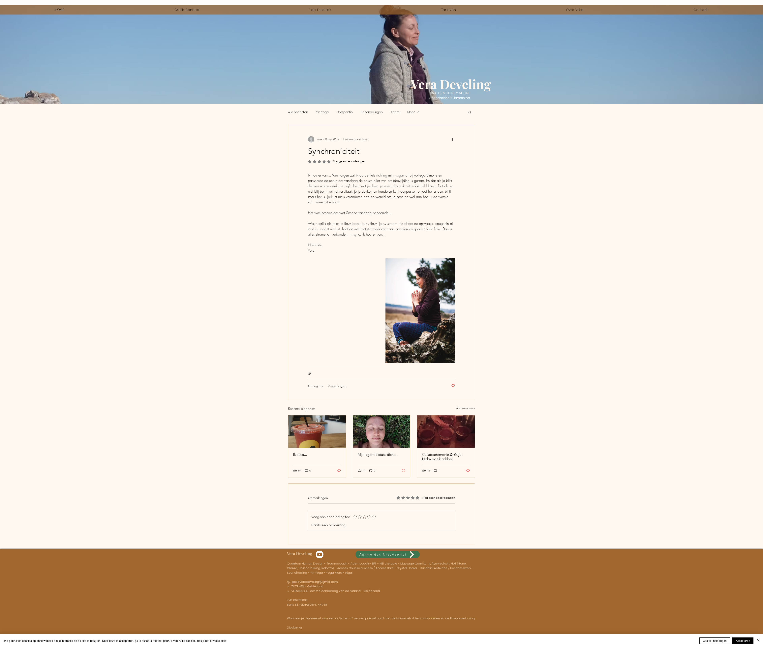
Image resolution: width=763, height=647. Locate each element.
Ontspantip (345, 112)
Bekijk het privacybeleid (212, 641)
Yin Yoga (322, 112)
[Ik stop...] (317, 431)
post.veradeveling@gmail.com (315, 582)
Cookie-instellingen (715, 641)
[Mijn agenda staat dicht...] (381, 431)
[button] (470, 112)
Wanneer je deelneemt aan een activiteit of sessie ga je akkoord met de (341, 618)
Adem (395, 112)
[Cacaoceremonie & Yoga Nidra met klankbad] (446, 431)
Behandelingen (372, 112)
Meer (411, 112)
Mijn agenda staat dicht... (378, 454)
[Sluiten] (758, 640)
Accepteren (743, 641)
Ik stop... (300, 454)
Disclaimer (294, 627)
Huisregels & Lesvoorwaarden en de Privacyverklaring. (435, 618)
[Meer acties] (452, 139)
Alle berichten (298, 112)
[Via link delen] (310, 373)
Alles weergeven (465, 408)
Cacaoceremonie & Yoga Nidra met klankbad (441, 456)
